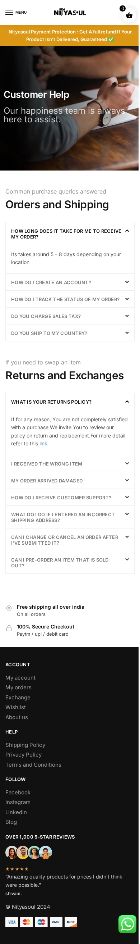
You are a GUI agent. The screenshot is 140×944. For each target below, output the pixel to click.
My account (20, 677)
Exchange (18, 697)
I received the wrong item (47, 464)
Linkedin (16, 812)
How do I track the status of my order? (65, 299)
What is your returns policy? (51, 402)
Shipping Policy (25, 744)
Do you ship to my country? (49, 333)
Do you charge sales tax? (46, 316)
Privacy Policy (23, 754)
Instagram (18, 802)
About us (16, 717)
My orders (18, 687)
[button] (70, 233)
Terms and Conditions (33, 764)
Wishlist (15, 707)
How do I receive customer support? (61, 497)
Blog (11, 821)
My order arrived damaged (47, 481)
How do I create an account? (51, 282)
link (43, 443)
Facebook (18, 792)
